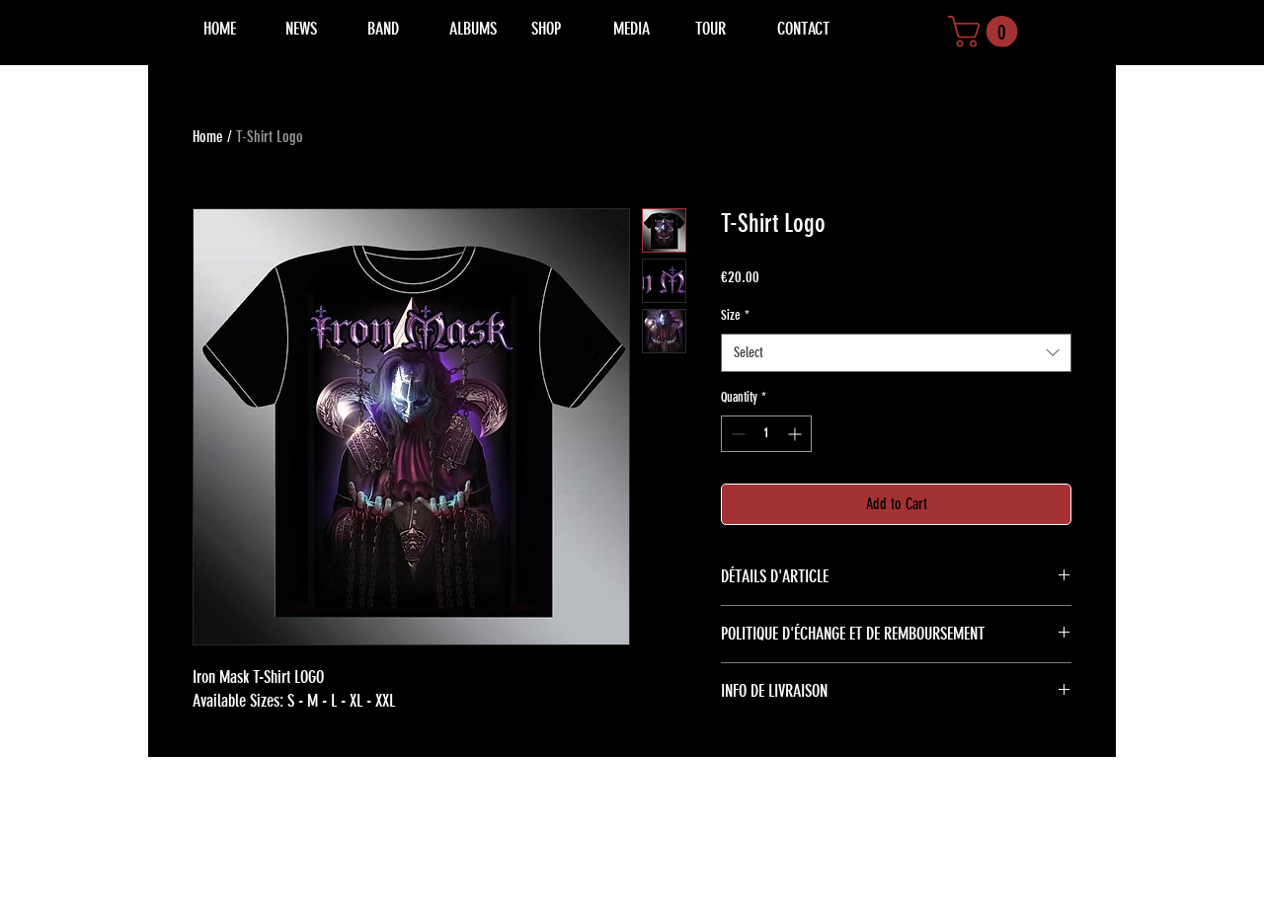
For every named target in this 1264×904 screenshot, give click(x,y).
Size (735, 315)
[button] (986, 31)
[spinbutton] (766, 433)
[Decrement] (736, 433)
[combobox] (896, 353)
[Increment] (796, 433)
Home (208, 136)
